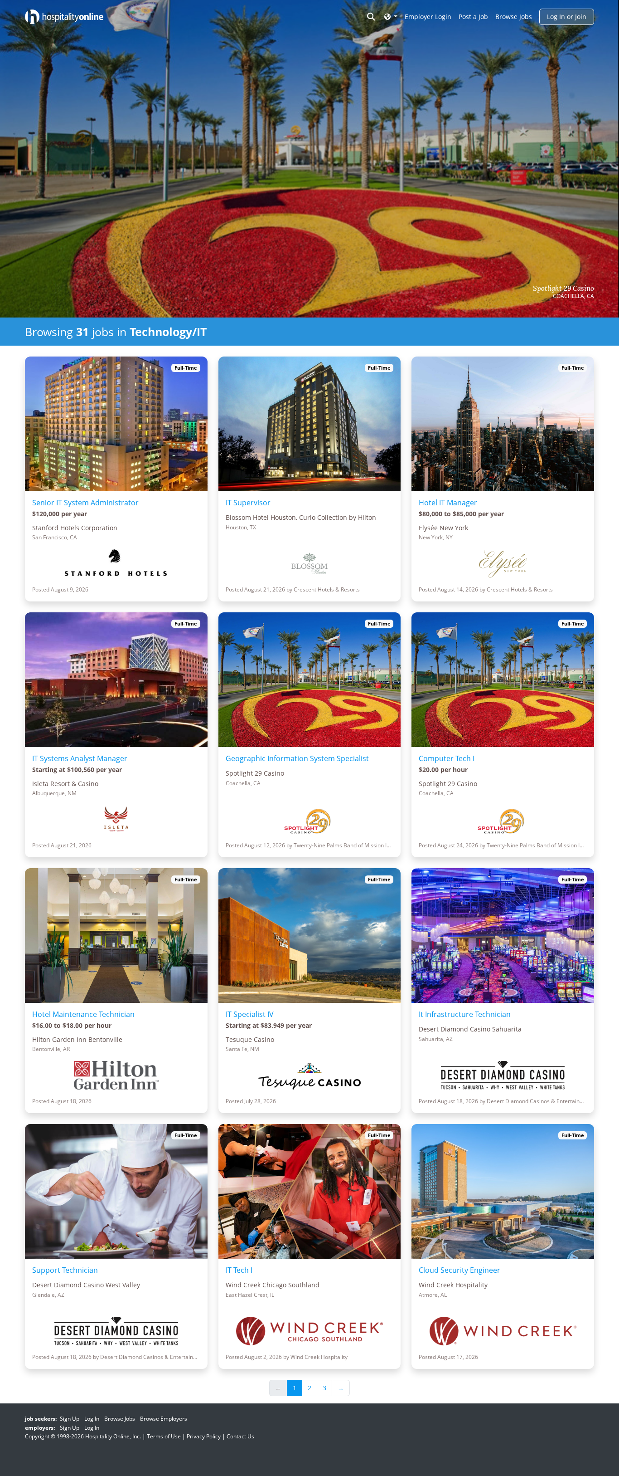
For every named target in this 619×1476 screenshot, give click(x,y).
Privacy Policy (204, 1436)
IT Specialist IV (250, 1014)
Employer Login (428, 16)
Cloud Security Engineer (459, 1270)
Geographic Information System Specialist (297, 758)
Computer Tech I (446, 758)
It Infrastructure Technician (465, 1014)
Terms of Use (164, 1436)
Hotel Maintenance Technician (83, 1014)
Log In (91, 1418)
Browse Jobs (513, 16)
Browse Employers (163, 1418)
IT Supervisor (248, 503)
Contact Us (240, 1436)
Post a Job (473, 16)
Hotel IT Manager (448, 503)
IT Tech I (239, 1270)
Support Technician (65, 1270)
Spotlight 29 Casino (563, 288)
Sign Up (69, 1418)
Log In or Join (566, 16)
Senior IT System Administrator (85, 503)
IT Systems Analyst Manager (79, 758)
